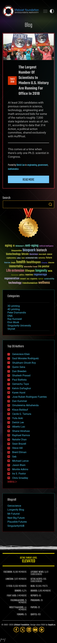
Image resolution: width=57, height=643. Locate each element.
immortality (16, 266)
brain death (42, 254)
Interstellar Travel (30, 267)
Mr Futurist (13, 513)
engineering (32, 165)
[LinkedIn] (29, 629)
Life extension (15, 271)
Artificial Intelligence (46, 246)
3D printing (13, 305)
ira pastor (43, 266)
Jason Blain (18, 465)
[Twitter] (22, 629)
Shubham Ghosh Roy (24, 362)
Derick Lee (20, 165)
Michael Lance (20, 460)
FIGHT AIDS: (12, 596)
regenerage (40, 274)
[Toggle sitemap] (45, 11)
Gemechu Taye (20, 383)
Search (50, 204)
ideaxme (51, 263)
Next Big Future (16, 517)
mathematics (13, 169)
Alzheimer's (20, 246)
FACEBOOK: (8, 572)
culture (19, 258)
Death (23, 258)
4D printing (13, 309)
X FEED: (9, 586)
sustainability (49, 279)
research (23, 279)
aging (8, 246)
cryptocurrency (11, 258)
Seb (14, 456)
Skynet (11, 328)
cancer (49, 254)
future (49, 257)
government (43, 165)
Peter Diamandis (16, 312)
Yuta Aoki (17, 418)
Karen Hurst (18, 392)
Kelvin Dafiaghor (21, 388)
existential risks (31, 258)
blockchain (33, 254)
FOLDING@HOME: (17, 600)
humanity (44, 263)
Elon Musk (13, 322)
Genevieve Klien (21, 354)
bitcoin (25, 254)
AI (14, 246)
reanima (29, 274)
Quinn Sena (18, 367)
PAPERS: (34, 607)
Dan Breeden (19, 371)
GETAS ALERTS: (37, 579)
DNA (10, 315)
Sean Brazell (19, 443)
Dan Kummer (19, 401)
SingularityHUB (15, 525)
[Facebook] (16, 629)
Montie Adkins (20, 469)
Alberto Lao (18, 426)
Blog (28, 25)
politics (21, 275)
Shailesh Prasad (21, 375)
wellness (44, 283)
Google (13, 263)
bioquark (29, 250)
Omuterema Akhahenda (25, 405)
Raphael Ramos (21, 435)
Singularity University (19, 325)
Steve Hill (17, 448)
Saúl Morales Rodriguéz (25, 358)
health (21, 262)
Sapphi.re (51, 625)
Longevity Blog (15, 509)
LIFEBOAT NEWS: (37, 572)
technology (15, 283)
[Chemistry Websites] (28, 223)
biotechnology (13, 254)
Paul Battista (19, 379)
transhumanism (30, 283)
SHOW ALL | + (12, 482)
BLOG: (33, 586)
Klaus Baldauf (20, 409)
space (40, 278)
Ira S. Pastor (19, 473)
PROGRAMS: (35, 600)
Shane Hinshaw (21, 431)
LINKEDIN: (9, 579)
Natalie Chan (19, 439)
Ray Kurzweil (14, 318)
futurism (7, 263)
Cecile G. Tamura (21, 413)
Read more (28, 179)
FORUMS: (20, 615)
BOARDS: (34, 591)
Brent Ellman (19, 452)
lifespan (30, 271)
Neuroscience (15, 275)
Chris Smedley (20, 477)
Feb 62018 (12, 80)
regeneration (11, 278)
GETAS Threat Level (28, 560)
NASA (50, 271)
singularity (33, 279)
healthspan (33, 262)
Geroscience (14, 505)
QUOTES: (34, 615)
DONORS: (18, 591)
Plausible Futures (17, 521)
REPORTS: (34, 596)
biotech (41, 250)
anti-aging (31, 246)
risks (28, 279)
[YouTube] (35, 629)
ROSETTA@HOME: (16, 607)
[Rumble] (41, 629)
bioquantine (16, 250)
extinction (41, 258)
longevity (41, 271)
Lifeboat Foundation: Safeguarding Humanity (21, 11)
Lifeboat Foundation (21, 625)
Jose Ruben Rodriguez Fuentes (29, 396)
